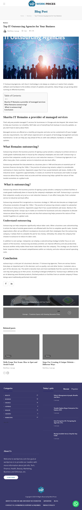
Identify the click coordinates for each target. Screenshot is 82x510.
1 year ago (12, 368)
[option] (21, 351)
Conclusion (8, 110)
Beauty (21, 395)
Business (29, 16)
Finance (21, 402)
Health (21, 410)
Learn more (11, 477)
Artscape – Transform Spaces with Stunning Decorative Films (41, 314)
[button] (76, 504)
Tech (23, 299)
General (21, 406)
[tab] (66, 389)
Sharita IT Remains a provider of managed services (24, 102)
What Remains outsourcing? (15, 105)
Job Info (21, 413)
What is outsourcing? (13, 107)
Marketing (21, 417)
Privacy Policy (49, 505)
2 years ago (52, 368)
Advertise (47, 501)
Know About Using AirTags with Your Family (36, 302)
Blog (56, 501)
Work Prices (6, 368)
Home (22, 16)
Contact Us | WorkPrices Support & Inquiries (23, 505)
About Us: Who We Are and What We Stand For (23, 501)
